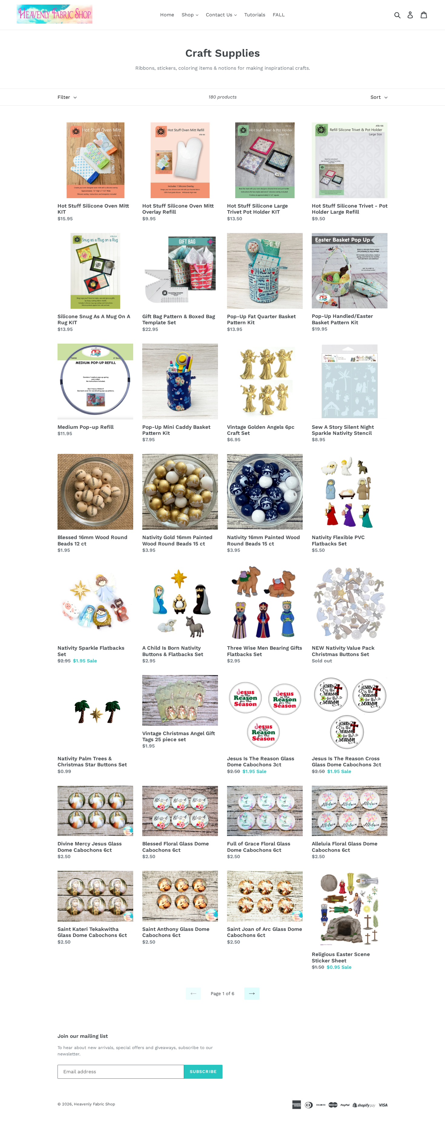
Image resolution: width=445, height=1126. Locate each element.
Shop (188, 15)
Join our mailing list (83, 1036)
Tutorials (254, 15)
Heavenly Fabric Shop (94, 1104)
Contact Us (220, 15)
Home (167, 15)
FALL (279, 15)
